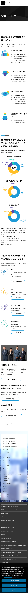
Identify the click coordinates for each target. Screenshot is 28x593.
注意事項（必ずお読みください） (7, 548)
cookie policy (8, 577)
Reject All (14, 585)
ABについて (5, 468)
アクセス (5, 476)
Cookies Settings (4, 562)
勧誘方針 (3, 534)
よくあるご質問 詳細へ (12, 415)
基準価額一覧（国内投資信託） (9, 438)
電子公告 (4, 463)
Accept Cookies (14, 590)
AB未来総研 (6, 480)
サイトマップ (5, 496)
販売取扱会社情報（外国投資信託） (10, 446)
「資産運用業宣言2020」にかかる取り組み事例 (10, 516)
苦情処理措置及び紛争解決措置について (9, 531)
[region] (14, 578)
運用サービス (5, 449)
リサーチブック (6, 465)
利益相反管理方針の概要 (6, 538)
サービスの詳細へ (17, 282)
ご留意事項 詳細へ (10, 399)
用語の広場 (5, 488)
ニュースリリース (6, 460)
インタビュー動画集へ (11, 379)
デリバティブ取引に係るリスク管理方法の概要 (10, 524)
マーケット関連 (6, 452)
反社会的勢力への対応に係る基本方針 (8, 541)
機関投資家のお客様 (7, 483)
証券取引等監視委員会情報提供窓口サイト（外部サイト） (12, 552)
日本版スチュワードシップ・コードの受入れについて (11, 509)
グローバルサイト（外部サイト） (7, 559)
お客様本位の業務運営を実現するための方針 (9, 506)
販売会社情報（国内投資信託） (9, 441)
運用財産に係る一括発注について (7, 520)
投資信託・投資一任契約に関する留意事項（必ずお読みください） (14, 545)
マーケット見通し (6, 457)
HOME (2, 424)
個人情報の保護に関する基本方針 (7, 527)
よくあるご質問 (6, 494)
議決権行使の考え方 (5, 513)
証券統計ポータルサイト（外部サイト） (9, 555)
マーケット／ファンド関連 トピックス (11, 455)
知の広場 (4, 486)
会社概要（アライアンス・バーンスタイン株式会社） (13, 474)
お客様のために (7, 478)
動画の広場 (5, 491)
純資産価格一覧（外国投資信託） (10, 443)
